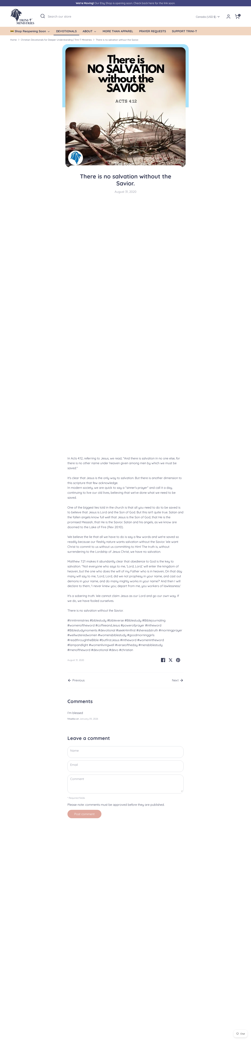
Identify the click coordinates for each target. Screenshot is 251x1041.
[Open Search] (42, 16)
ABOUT (88, 31)
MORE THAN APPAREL (118, 31)
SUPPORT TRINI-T (184, 31)
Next (175, 680)
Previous (78, 680)
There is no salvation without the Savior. (117, 39)
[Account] (228, 16)
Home (13, 39)
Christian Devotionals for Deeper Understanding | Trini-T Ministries (56, 39)
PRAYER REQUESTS (152, 31)
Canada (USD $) (206, 16)
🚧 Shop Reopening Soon (28, 31)
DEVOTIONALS (66, 31)
